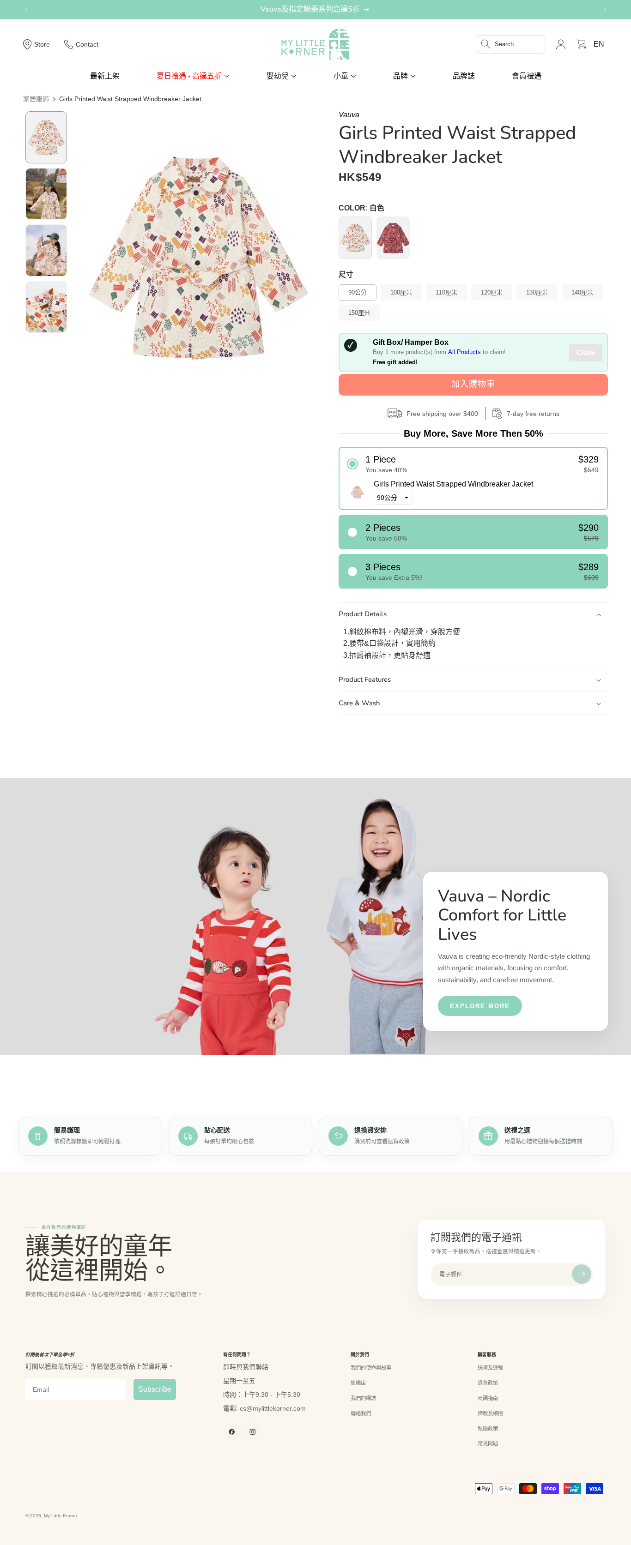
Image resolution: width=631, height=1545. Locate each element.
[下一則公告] (605, 9)
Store (42, 44)
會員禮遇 (526, 76)
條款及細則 (490, 1413)
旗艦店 (358, 1383)
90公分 (357, 292)
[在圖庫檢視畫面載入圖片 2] (46, 194)
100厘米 (401, 292)
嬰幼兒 (278, 76)
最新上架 (105, 76)
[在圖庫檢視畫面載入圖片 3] (46, 250)
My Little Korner (60, 1515)
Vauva (349, 115)
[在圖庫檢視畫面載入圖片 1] (46, 137)
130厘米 (537, 292)
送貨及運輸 (490, 1368)
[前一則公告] (26, 9)
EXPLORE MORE (480, 1006)
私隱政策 (488, 1428)
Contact (87, 44)
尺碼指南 (488, 1398)
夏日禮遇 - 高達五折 (189, 76)
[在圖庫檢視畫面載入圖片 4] (46, 307)
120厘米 (492, 292)
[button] (510, 44)
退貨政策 (488, 1383)
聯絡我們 (361, 1413)
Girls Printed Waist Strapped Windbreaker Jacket (130, 98)
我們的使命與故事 (371, 1368)
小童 (341, 76)
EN (599, 44)
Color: (361, 208)
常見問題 (488, 1443)
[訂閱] (581, 1274)
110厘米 (446, 292)
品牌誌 (464, 76)
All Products (464, 352)
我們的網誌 (363, 1398)
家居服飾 (36, 98)
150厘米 (359, 312)
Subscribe (154, 1389)
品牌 (400, 76)
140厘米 (582, 292)
